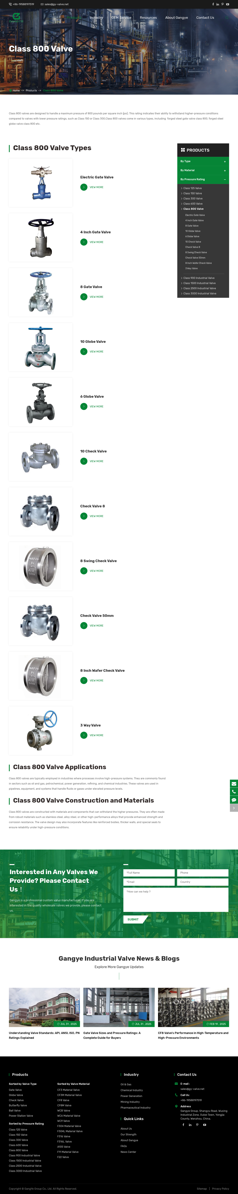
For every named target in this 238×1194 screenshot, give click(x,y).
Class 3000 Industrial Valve (199, 293)
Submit (133, 919)
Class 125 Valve (192, 188)
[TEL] (234, 792)
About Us (126, 1128)
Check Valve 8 (92, 506)
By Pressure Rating (193, 179)
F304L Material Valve (70, 1131)
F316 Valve (63, 1136)
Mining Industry (130, 1101)
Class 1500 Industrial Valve (199, 283)
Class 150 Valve (192, 193)
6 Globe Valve (92, 396)
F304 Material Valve (69, 1126)
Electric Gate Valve (96, 177)
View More (93, 187)
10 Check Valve (93, 451)
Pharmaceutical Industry (136, 1107)
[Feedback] (234, 800)
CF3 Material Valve (68, 1089)
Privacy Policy (220, 1188)
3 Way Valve (90, 725)
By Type (185, 161)
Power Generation (131, 1096)
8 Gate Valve (91, 287)
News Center (128, 1151)
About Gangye (176, 18)
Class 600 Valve (193, 203)
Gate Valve (15, 1089)
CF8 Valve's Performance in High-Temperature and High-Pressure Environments (193, 1035)
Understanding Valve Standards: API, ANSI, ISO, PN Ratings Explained (44, 1035)
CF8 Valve (63, 1100)
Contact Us (205, 18)
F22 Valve (63, 1157)
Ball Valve (15, 1110)
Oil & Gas (126, 1084)
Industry (96, 18)
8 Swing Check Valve (98, 561)
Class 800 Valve (53, 90)
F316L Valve (64, 1141)
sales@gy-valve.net (56, 4)
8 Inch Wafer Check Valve (102, 670)
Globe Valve (16, 1095)
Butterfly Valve (18, 1105)
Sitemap (202, 1188)
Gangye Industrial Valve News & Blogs (119, 958)
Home (16, 90)
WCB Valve (63, 1110)
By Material (187, 170)
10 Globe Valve (93, 341)
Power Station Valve (21, 1115)
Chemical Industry (132, 1090)
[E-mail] (234, 784)
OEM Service (121, 18)
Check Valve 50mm (97, 615)
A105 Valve (63, 1146)
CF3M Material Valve (69, 1095)
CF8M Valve (64, 1105)
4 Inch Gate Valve (95, 232)
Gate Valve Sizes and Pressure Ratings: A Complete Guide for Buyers (112, 1035)
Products (74, 18)
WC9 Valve (63, 1120)
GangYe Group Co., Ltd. (38, 1188)
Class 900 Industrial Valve (199, 277)
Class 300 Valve (193, 198)
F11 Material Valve (68, 1151)
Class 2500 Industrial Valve (199, 288)
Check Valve (16, 1100)
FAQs (124, 1146)
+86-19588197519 (23, 4)
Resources (148, 18)
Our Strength (128, 1134)
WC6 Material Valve (68, 1115)
